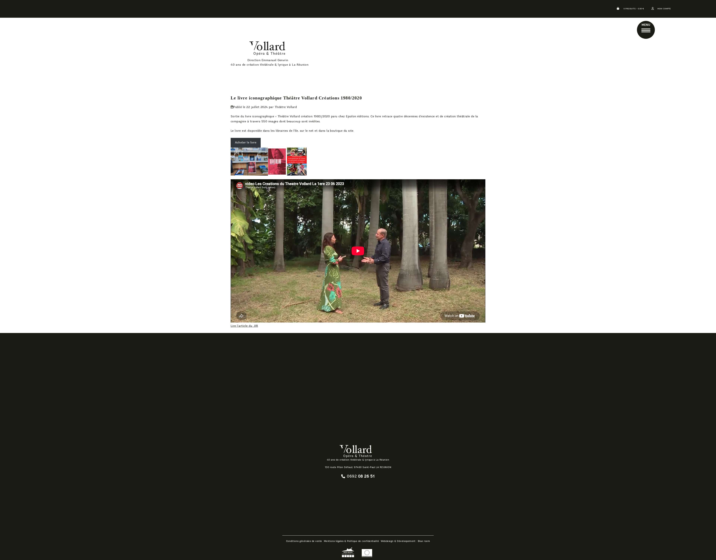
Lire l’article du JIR (244, 326)
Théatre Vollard (258, 49)
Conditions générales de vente (304, 541)
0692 (361, 476)
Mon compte (664, 9)
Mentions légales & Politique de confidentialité (351, 541)
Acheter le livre (245, 142)
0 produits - (633, 9)
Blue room (424, 541)
